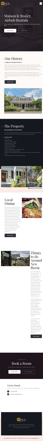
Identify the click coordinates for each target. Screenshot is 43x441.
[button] (41, 3)
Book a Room (10, 30)
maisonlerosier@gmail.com (16, 394)
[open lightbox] (23, 101)
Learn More (24, 30)
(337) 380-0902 (28, 371)
